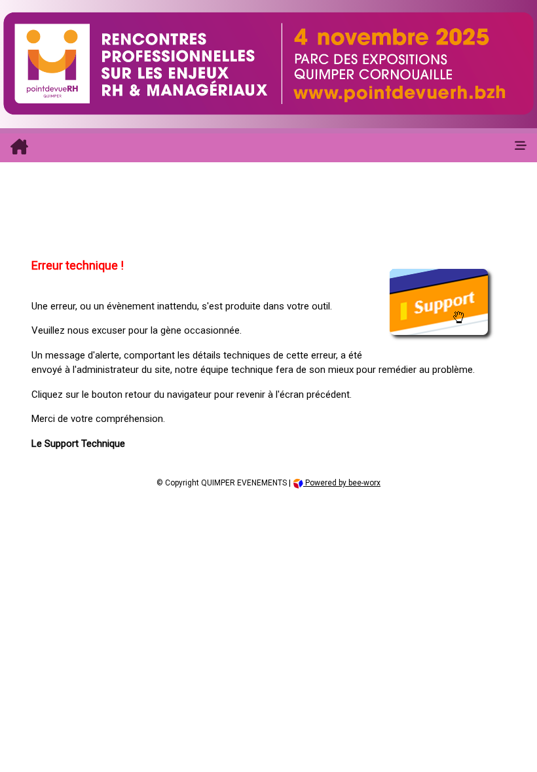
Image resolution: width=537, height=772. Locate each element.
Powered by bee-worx (341, 482)
